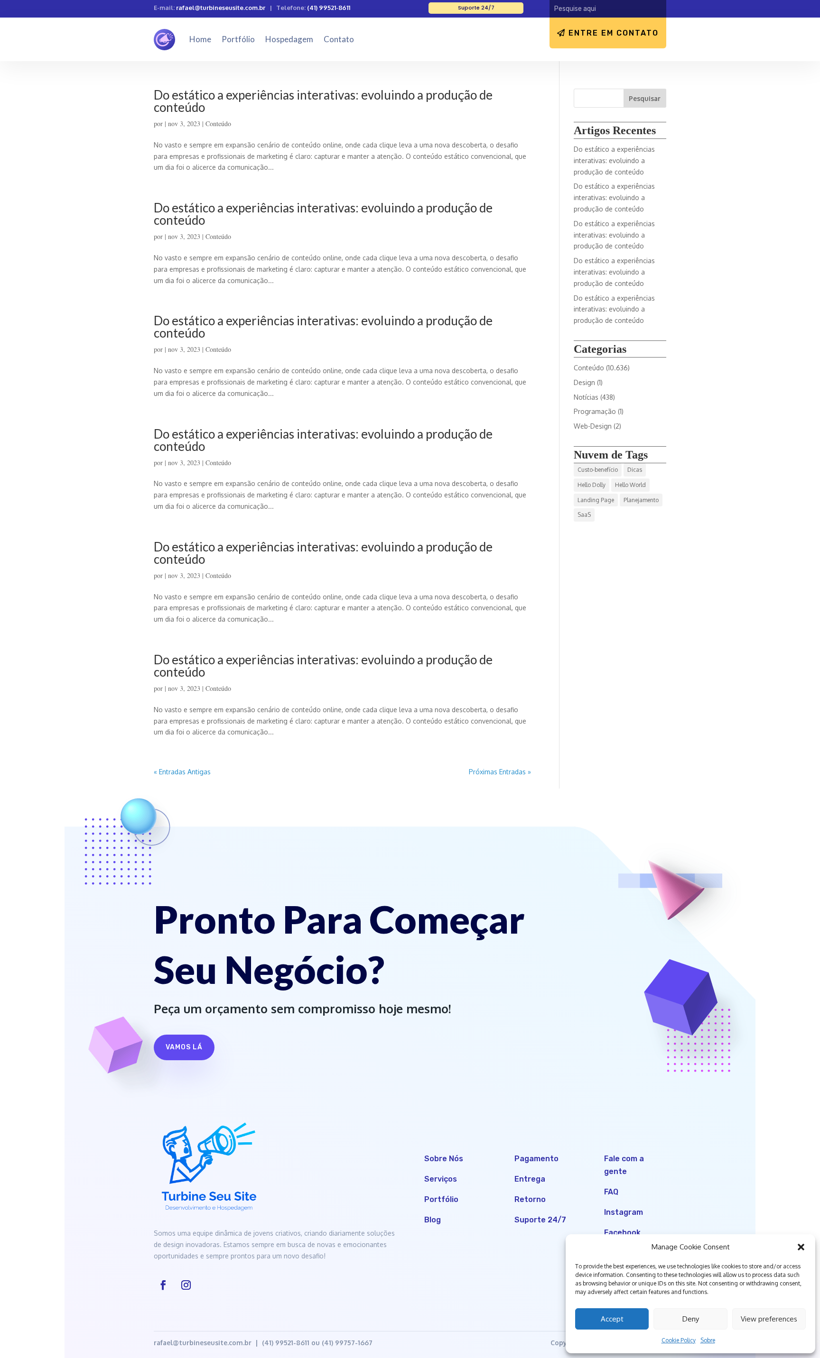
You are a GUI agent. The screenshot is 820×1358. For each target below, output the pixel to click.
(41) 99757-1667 (347, 1343)
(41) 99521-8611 (328, 7)
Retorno (530, 1199)
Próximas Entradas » (500, 772)
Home (200, 39)
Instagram (623, 1212)
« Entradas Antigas (182, 772)
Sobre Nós (443, 1158)
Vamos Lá (184, 1047)
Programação (595, 411)
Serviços (440, 1179)
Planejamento (641, 500)
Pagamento (536, 1158)
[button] (801, 1247)
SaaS (584, 514)
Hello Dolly (592, 484)
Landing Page (596, 500)
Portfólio (238, 39)
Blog (432, 1219)
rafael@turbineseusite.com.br (220, 7)
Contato (339, 39)
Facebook (622, 1232)
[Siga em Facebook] (163, 1284)
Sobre (707, 1340)
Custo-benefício (598, 469)
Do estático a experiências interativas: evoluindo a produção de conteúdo (323, 101)
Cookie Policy (679, 1340)
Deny (690, 1318)
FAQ (611, 1191)
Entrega (529, 1179)
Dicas (634, 469)
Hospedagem (289, 39)
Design (584, 382)
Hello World (630, 484)
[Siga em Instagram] (186, 1284)
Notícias (586, 397)
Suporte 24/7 (540, 1219)
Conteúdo (218, 123)
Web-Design (593, 426)
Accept (612, 1318)
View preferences (769, 1318)
